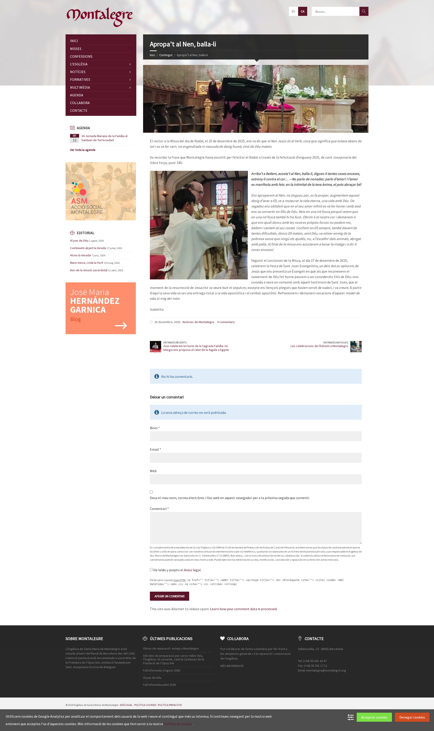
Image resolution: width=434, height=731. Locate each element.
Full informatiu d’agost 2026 (161, 670)
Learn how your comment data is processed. (243, 609)
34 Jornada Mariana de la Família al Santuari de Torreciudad (104, 138)
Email (155, 449)
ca (302, 11)
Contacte (78, 110)
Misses (75, 48)
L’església (78, 64)
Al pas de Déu (79, 240)
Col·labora (80, 102)
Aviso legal (192, 570)
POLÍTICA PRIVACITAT (170, 705)
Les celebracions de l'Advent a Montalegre (319, 346)
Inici (152, 55)
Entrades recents (174, 342)
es (293, 11)
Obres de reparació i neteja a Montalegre (171, 648)
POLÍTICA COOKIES (145, 705)
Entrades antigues (335, 342)
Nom (155, 428)
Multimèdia (80, 87)
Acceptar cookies (374, 717)
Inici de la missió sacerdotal (88, 270)
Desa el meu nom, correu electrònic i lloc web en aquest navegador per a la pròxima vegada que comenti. (230, 497)
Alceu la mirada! (80, 255)
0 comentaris (226, 322)
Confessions (81, 56)
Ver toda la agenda (82, 150)
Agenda (76, 95)
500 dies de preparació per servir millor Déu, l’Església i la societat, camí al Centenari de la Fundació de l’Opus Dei (173, 659)
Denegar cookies (412, 717)
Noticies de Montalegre (198, 322)
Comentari (159, 508)
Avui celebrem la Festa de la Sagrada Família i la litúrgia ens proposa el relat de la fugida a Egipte (196, 348)
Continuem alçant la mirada (88, 248)
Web (153, 471)
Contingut (165, 55)
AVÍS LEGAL (126, 705)
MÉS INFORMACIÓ (232, 666)
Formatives (80, 79)
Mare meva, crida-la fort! (86, 263)
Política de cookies (178, 723)
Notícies (77, 71)
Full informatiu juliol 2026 (159, 685)
